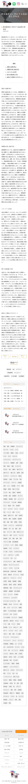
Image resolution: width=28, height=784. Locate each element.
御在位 (20, 476)
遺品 (4, 522)
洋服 (4, 607)
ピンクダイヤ (6, 558)
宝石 (10, 469)
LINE (9, 650)
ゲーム (22, 620)
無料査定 (5, 699)
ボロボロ (12, 670)
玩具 (21, 627)
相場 (13, 512)
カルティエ (15, 456)
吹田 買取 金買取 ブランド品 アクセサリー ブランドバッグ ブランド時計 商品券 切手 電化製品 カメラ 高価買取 (14, 401)
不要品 (10, 686)
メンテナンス (18, 466)
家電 (21, 604)
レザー (5, 555)
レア (15, 558)
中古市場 (5, 495)
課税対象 (20, 584)
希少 (12, 558)
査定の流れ (6, 620)
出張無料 (20, 689)
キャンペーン (20, 499)
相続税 (15, 522)
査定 (10, 495)
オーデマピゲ (14, 597)
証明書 (19, 581)
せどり (16, 630)
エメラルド (10, 508)
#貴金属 (8, 369)
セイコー (21, 453)
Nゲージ (5, 630)
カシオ (5, 456)
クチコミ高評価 (7, 617)
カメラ (20, 630)
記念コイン (6, 535)
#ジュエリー (17, 373)
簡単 (16, 653)
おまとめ (5, 680)
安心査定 (16, 594)
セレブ (5, 594)
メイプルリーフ (14, 476)
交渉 (10, 538)
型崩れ (14, 492)
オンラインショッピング (14, 564)
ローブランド (14, 617)
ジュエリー (11, 699)
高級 (12, 689)
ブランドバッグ (19, 446)
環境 (4, 466)
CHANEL (5, 525)
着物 (10, 518)
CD (15, 643)
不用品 (21, 462)
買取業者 (12, 462)
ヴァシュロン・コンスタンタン (10, 601)
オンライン (20, 495)
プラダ (10, 548)
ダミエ (22, 647)
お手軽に (20, 653)
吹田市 (5, 610)
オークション (16, 574)
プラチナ (12, 696)
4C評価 (5, 581)
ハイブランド (16, 548)
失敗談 (18, 624)
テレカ (10, 627)
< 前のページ (5, 356)
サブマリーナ (13, 578)
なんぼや (15, 614)
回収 (18, 683)
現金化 (8, 466)
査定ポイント (6, 578)
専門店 (9, 489)
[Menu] (25, 4)
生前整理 (14, 518)
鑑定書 (21, 545)
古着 (9, 624)
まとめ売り (15, 660)
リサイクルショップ (17, 587)
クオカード (18, 686)
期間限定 (18, 693)
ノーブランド (6, 545)
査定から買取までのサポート (15, 77)
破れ (10, 492)
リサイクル (21, 535)
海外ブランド (6, 472)
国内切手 (5, 518)
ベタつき (5, 492)
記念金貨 (5, 479)
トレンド (9, 512)
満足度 (13, 663)
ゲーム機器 (18, 633)
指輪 (12, 466)
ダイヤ (18, 485)
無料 (4, 673)
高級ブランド (10, 515)
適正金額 (5, 538)
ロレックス (6, 449)
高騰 (14, 561)
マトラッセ (16, 604)
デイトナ (20, 578)
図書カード (12, 693)
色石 (4, 532)
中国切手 (20, 515)
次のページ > (23, 356)
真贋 (13, 538)
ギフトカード (6, 689)
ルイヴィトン (11, 525)
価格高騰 (11, 591)
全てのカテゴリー (8, 388)
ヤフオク (11, 568)
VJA (16, 673)
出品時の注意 (13, 571)
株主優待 (18, 505)
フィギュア (11, 630)
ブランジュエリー (7, 640)
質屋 (11, 587)
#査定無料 (6, 376)
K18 (9, 528)
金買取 (20, 607)
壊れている (13, 472)
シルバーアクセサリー (14, 666)
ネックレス (21, 696)
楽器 (10, 633)
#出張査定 (21, 376)
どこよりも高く (7, 663)
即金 (16, 699)
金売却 (10, 584)
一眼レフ (5, 633)
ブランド (9, 673)
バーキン (18, 512)
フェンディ (6, 653)
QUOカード (15, 627)
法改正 (20, 522)
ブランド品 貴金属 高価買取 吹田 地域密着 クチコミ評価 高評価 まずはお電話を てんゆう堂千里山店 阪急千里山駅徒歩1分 (14, 390)
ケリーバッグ (14, 607)
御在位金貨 (6, 660)
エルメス (21, 508)
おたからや (6, 614)
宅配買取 (5, 499)
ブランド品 (15, 479)
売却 (20, 528)
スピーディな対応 (12, 72)
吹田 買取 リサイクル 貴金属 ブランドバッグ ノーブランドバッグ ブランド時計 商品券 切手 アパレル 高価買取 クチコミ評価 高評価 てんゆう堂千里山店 (14, 398)
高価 (22, 485)
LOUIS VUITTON (10, 647)
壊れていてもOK (16, 489)
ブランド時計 (6, 453)
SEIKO (15, 657)
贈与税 (14, 584)
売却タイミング (20, 532)
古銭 (4, 485)
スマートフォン (7, 482)
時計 (21, 479)
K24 (13, 528)
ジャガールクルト (7, 459)
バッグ (12, 545)
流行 (4, 512)
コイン (8, 485)
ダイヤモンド (6, 696)
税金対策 (5, 584)
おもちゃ (17, 620)
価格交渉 (10, 574)
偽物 (17, 538)
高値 (22, 472)
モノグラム (17, 647)
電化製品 (5, 686)
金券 (19, 601)
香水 (11, 660)
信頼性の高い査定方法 (13, 69)
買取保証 (19, 502)
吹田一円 (11, 653)
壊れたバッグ (6, 670)
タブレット (14, 482)
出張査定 (20, 482)
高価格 (5, 515)
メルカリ (5, 568)
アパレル (13, 624)
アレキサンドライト (8, 561)
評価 (14, 532)
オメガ (9, 456)
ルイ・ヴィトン (15, 650)
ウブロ (5, 650)
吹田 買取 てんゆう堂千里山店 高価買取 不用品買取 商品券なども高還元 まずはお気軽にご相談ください (14, 396)
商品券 (9, 505)
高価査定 (20, 617)
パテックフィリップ (16, 459)
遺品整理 (20, 518)
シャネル (11, 449)
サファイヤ (9, 532)
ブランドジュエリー (15, 637)
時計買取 (5, 627)
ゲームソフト (6, 637)
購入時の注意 (6, 571)
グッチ (16, 449)
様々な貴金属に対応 (12, 74)
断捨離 (17, 663)
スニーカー (10, 594)
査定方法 (11, 620)
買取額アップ (19, 561)
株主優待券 (6, 693)
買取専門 (19, 492)
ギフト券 (20, 643)
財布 (15, 499)
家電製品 (11, 643)
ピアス (5, 505)
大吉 (11, 614)
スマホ (8, 607)
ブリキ (5, 624)
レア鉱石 (17, 555)
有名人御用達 (17, 591)
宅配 (13, 633)
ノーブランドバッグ (8, 676)
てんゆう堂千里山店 (12, 610)
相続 (12, 522)
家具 (15, 689)
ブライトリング (19, 670)
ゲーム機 (5, 551)
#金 (13, 369)
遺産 (8, 522)
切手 (13, 505)
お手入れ (5, 469)
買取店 (5, 489)
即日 (10, 703)
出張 (22, 693)
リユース (14, 640)
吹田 (4, 446)
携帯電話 (5, 604)
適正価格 (20, 571)
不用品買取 (6, 643)
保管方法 (5, 564)
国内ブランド (19, 469)
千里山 (16, 453)
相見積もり (6, 666)
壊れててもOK (16, 676)
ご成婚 (10, 479)
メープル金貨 (20, 657)
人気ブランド (10, 555)
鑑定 (16, 528)
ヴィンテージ (6, 462)
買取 (8, 446)
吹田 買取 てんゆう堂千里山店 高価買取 (14, 393)
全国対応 (5, 657)
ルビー (5, 508)
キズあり (11, 551)
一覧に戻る (14, 356)
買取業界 (5, 591)
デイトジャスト (7, 502)
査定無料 (14, 495)
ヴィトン (16, 508)
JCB (4, 647)
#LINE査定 (14, 376)
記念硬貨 (13, 485)
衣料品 (11, 683)
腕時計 (14, 469)
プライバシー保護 (7, 541)
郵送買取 (11, 499)
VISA (13, 673)
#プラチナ (19, 369)
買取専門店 (6, 587)
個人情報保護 (15, 541)
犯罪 (21, 538)
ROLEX (5, 574)
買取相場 (5, 548)
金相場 (18, 472)
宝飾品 (14, 680)
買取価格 (14, 581)
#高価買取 (10, 373)
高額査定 (5, 528)
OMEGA (10, 657)
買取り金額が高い (12, 67)
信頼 (17, 462)
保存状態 (21, 650)
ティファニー (20, 640)
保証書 (9, 581)
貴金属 (12, 453)
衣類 (21, 683)
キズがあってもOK (18, 551)
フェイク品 (16, 568)
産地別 (16, 545)
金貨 (16, 515)
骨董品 (10, 680)
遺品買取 (20, 680)
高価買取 (12, 446)
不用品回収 (6, 683)
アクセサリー (6, 476)
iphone (10, 604)
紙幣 (11, 535)
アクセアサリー (7, 597)
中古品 (22, 574)
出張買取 (20, 610)
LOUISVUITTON (19, 525)
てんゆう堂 (14, 502)
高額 (20, 699)
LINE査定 (5, 703)
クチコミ (15, 535)
